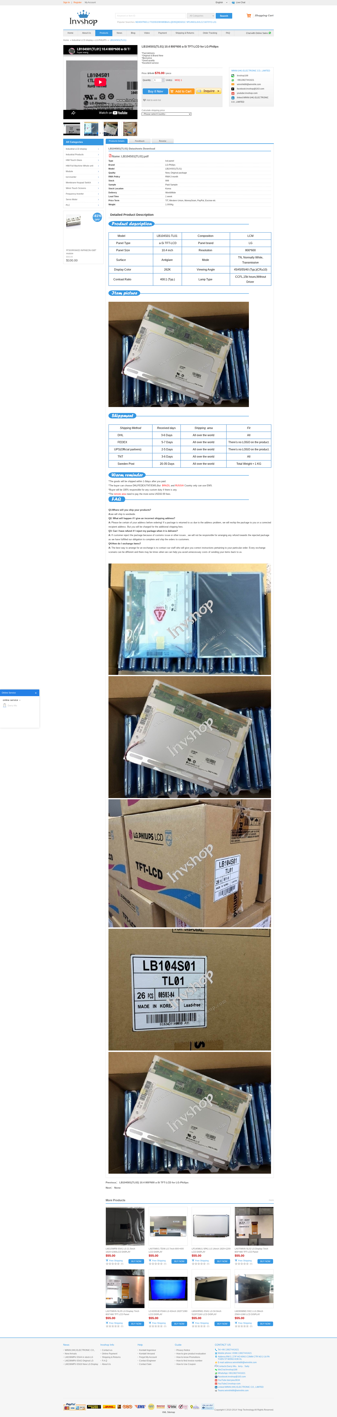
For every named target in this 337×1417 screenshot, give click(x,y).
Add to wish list (154, 100)
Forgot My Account (148, 1357)
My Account (90, 2)
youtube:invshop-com (247, 93)
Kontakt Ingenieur (147, 1350)
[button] (97, 133)
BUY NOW (136, 1261)
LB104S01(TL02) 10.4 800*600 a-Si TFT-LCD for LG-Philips (154, 1182)
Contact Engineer (147, 1360)
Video (147, 33)
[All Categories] (201, 16)
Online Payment (109, 1353)
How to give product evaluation (191, 1353)
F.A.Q (104, 1360)
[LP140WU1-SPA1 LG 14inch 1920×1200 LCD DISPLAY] (211, 1226)
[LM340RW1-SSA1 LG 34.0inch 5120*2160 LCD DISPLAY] (211, 1288)
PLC (68, 205)
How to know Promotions (188, 1357)
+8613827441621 (245, 80)
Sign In (66, 2)
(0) (122, 1264)
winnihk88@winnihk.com (249, 84)
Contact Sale (145, 1364)
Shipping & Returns (185, 33)
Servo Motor (71, 199)
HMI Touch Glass (74, 160)
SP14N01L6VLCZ (195, 22)
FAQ (228, 33)
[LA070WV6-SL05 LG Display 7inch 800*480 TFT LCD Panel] (125, 1288)
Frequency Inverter (75, 194)
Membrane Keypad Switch (78, 182)
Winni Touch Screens (76, 188)
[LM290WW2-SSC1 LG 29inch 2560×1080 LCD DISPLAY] (254, 1288)
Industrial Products (75, 154)
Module (69, 171)
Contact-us (107, 1350)
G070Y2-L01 (210, 22)
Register (77, 2)
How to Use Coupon (186, 1364)
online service (10, 700)
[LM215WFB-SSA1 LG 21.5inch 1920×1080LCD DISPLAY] (125, 1226)
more (271, 1200)
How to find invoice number (189, 1360)
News (119, 33)
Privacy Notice (183, 1350)
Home (70, 33)
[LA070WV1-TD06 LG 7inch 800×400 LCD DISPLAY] (168, 1226)
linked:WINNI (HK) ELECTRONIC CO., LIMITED (250, 99)
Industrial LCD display (82, 40)
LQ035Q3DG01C (177, 22)
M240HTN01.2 (143, 22)
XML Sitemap (168, 1412)
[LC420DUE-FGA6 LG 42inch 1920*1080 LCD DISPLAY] (168, 1288)
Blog (133, 33)
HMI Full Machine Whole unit (79, 166)
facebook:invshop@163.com (250, 89)
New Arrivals (71, 1353)
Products (104, 33)
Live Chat (240, 2)
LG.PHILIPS (101, 40)
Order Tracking (210, 33)
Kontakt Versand (147, 1353)
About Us (86, 33)
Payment (162, 33)
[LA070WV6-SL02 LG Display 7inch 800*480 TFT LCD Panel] (254, 1226)
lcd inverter (71, 177)
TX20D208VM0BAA (159, 22)
